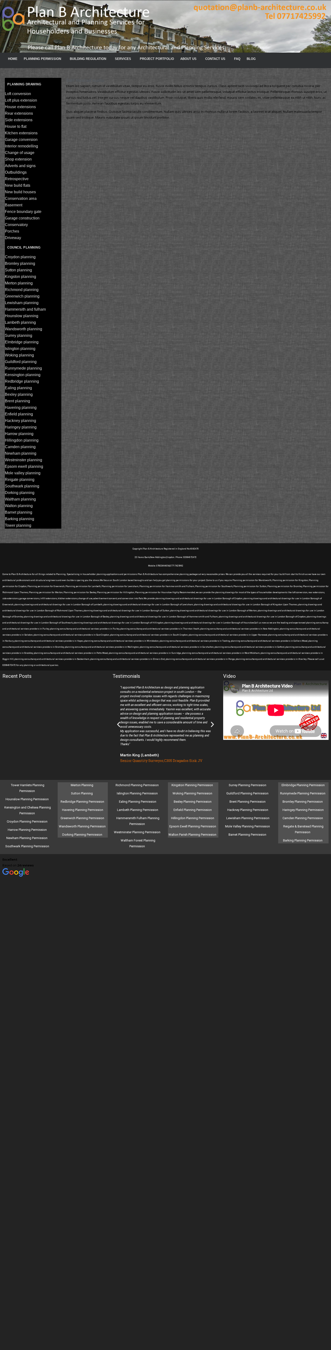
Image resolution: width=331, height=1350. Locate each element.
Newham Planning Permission (27, 838)
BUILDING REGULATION (88, 59)
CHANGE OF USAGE (19, 153)
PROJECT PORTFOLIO (157, 59)
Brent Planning (17, 401)
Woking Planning (19, 355)
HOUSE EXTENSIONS (20, 107)
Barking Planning (19, 519)
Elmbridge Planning (22, 342)
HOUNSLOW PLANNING (21, 316)
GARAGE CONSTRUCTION (22, 218)
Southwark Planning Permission (27, 846)
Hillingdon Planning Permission (192, 818)
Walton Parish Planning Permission (192, 834)
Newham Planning (20, 453)
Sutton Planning (82, 793)
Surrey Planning (18, 335)
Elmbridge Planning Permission (303, 785)
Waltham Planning (20, 499)
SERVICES (123, 59)
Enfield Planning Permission (192, 810)
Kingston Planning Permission (193, 785)
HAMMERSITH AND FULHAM (25, 309)
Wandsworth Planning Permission (82, 826)
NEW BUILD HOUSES (20, 192)
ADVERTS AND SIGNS (20, 166)
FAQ (237, 59)
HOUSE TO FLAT (15, 126)
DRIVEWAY (13, 238)
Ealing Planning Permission (137, 801)
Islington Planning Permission (137, 793)
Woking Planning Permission (193, 793)
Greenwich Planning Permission (82, 818)
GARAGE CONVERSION (21, 139)
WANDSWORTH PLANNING (23, 329)
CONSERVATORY (16, 225)
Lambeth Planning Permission (137, 810)
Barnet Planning (18, 512)
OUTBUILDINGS (16, 172)
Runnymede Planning (23, 368)
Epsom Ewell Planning (24, 466)
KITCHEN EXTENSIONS (21, 133)
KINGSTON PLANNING (20, 277)
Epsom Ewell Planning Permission (192, 826)
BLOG (251, 59)
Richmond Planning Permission (137, 785)
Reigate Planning (19, 479)
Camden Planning (20, 447)
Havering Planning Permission (82, 810)
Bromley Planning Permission (303, 801)
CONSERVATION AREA (21, 198)
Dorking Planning (19, 493)
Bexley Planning (19, 394)
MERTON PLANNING (19, 283)
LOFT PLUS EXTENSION (21, 100)
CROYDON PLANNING (20, 257)
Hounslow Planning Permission (27, 799)
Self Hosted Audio (85, 80)
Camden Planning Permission (303, 818)
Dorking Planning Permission (82, 834)
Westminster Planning (23, 460)
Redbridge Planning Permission (82, 801)
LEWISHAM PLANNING (22, 303)
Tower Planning (18, 525)
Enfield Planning (19, 414)
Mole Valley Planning (22, 473)
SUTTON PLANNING (18, 270)
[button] (118, 724)
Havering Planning (21, 407)
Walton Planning (19, 506)
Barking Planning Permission (303, 840)
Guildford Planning (21, 362)
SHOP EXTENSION (18, 159)
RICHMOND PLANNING (22, 290)
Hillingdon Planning (22, 440)
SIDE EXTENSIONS (18, 120)
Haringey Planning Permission (303, 810)
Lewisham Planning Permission (247, 818)
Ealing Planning (18, 388)
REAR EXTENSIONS (19, 113)
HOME (12, 59)
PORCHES (12, 231)
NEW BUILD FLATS (17, 185)
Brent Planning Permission (247, 801)
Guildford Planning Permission (247, 793)
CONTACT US (215, 59)
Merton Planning (82, 785)
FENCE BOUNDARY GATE (23, 212)
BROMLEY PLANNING (20, 263)
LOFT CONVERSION (18, 94)
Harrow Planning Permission (27, 830)
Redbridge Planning (22, 381)
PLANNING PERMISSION (42, 59)
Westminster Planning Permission (137, 832)
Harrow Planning (19, 434)
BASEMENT (13, 205)
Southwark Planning (22, 486)
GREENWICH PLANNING (22, 296)
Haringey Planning (21, 427)
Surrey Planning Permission (248, 785)
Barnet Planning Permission (248, 834)
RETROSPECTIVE (17, 179)
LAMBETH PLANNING (20, 322)
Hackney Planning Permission (247, 810)
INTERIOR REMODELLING (21, 146)
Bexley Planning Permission (193, 801)
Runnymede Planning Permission (303, 793)
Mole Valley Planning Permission (248, 826)
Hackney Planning (20, 421)
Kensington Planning (22, 375)
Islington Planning (20, 349)
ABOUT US (188, 59)
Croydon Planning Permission (27, 821)
